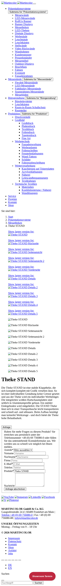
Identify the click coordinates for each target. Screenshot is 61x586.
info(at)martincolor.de (26, 518)
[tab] (6, 427)
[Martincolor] (17, 2)
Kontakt (12, 544)
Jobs (10, 553)
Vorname (9, 453)
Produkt (9, 471)
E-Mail (8, 463)
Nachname (10, 456)
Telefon (8, 467)
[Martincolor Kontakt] (9, 560)
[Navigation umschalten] (34, 3)
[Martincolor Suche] (19, 560)
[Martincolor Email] (13, 560)
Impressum (14, 538)
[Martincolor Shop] (6, 560)
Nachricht (9, 485)
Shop (11, 547)
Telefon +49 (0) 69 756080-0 (17, 515)
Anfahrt (12, 550)
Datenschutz (14, 541)
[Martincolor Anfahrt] (16, 560)
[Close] (2, 580)
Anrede (8, 449)
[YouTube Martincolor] (2, 560)
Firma (7, 460)
